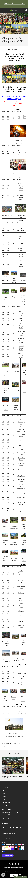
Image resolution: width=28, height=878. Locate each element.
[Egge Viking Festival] (24, 519)
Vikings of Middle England (21, 613)
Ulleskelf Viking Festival (21, 348)
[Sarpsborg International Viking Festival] (24, 535)
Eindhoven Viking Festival (21, 326)
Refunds (4, 793)
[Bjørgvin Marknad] (14, 291)
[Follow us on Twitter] (7, 827)
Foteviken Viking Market (21, 355)
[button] (20, 877)
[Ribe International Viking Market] (20, 208)
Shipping (4, 805)
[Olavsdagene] (15, 384)
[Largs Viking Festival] (23, 653)
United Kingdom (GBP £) (9, 833)
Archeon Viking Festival (23, 559)
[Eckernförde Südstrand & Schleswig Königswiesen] (6, 653)
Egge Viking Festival (24, 526)
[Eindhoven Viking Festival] (25, 365)
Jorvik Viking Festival (19, 152)
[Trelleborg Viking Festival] (5, 535)
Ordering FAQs (6, 802)
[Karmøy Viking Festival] (5, 364)
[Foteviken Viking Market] (15, 399)
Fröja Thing (21, 469)
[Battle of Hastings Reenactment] (14, 724)
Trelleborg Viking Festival (5, 542)
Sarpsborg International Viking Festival (21, 486)
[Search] (5, 10)
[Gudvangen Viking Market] (14, 536)
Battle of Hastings (14, 733)
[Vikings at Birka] (5, 521)
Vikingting (20, 243)
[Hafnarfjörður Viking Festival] (5, 382)
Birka (21, 441)
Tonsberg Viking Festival (13, 699)
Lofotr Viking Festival (24, 642)
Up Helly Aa (19, 118)
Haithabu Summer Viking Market (21, 447)
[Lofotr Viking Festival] (23, 635)
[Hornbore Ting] (15, 636)
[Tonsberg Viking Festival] (13, 691)
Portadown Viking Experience (5, 278)
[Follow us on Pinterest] (13, 827)
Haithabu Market (7, 215)
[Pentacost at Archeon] (15, 365)
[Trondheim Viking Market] (25, 382)
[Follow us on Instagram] (10, 827)
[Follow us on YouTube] (17, 827)
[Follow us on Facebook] (3, 827)
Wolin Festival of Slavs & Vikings (6, 643)
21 (13, 441)
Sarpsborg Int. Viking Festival (24, 542)
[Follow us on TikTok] (20, 827)
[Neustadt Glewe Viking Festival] (23, 289)
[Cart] (25, 10)
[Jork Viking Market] (14, 273)
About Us (4, 790)
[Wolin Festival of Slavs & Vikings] (6, 635)
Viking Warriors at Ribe (21, 510)
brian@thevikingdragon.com (16, 867)
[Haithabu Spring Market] (7, 209)
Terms (3, 799)
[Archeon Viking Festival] (24, 551)
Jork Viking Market (21, 237)
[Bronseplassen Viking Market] (14, 520)
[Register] (24, 818)
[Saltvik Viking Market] (14, 552)
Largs (23, 659)
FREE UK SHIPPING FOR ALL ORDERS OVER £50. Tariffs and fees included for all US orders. (14, 4)
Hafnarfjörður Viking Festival (21, 333)
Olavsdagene (15, 390)
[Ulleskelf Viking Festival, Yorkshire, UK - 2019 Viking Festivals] (5, 399)
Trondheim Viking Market (21, 340)
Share (3, 746)
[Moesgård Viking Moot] (5, 551)
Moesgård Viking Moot (5, 558)
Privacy (4, 796)
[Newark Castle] (5, 291)
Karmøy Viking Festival (21, 313)
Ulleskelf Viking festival (5, 408)
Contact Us (5, 787)
